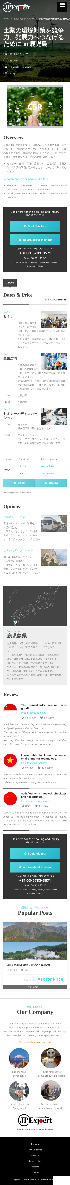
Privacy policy (35, 1161)
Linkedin (35, 1172)
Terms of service (35, 1150)
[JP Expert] (16, 7)
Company (35, 1144)
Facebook (35, 1167)
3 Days (10, 282)
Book (21, 483)
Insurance (35, 1155)
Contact (62, 1180)
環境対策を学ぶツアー (24, 18)
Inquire (53, 483)
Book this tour (37, 226)
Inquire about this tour (37, 239)
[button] (9, 106)
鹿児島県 (14, 60)
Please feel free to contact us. (35, 1042)
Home (6, 18)
